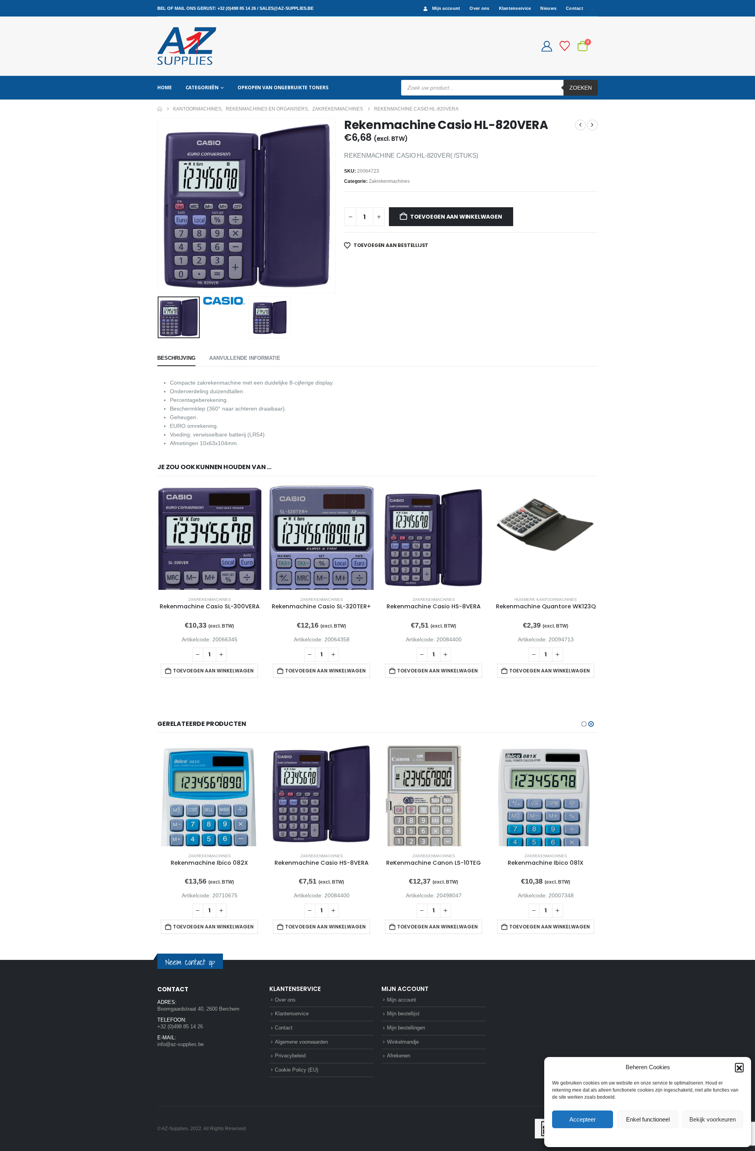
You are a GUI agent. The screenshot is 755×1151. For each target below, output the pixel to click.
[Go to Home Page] (159, 109)
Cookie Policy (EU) (296, 1070)
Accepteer (582, 1119)
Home (164, 87)
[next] (592, 125)
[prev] (580, 125)
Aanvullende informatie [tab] (244, 358)
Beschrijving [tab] (176, 358)
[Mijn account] (546, 46)
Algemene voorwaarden (301, 1042)
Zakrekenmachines (389, 181)
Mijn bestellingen (406, 1028)
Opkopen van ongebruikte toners (283, 87)
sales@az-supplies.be (286, 8)
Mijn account (446, 8)
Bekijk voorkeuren (712, 1119)
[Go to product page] (209, 538)
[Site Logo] (186, 46)
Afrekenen (398, 1056)
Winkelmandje (403, 1042)
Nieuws (548, 8)
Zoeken (580, 88)
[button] (739, 1067)
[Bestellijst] (565, 46)
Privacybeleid (662, 1137)
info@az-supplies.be (180, 1044)
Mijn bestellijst (403, 1014)
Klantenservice (515, 8)
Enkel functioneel (648, 1119)
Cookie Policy (629, 1137)
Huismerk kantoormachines (545, 599)
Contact (574, 8)
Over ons (479, 8)
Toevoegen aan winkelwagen (456, 217)
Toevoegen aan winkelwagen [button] (213, 670)
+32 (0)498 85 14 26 (236, 8)
